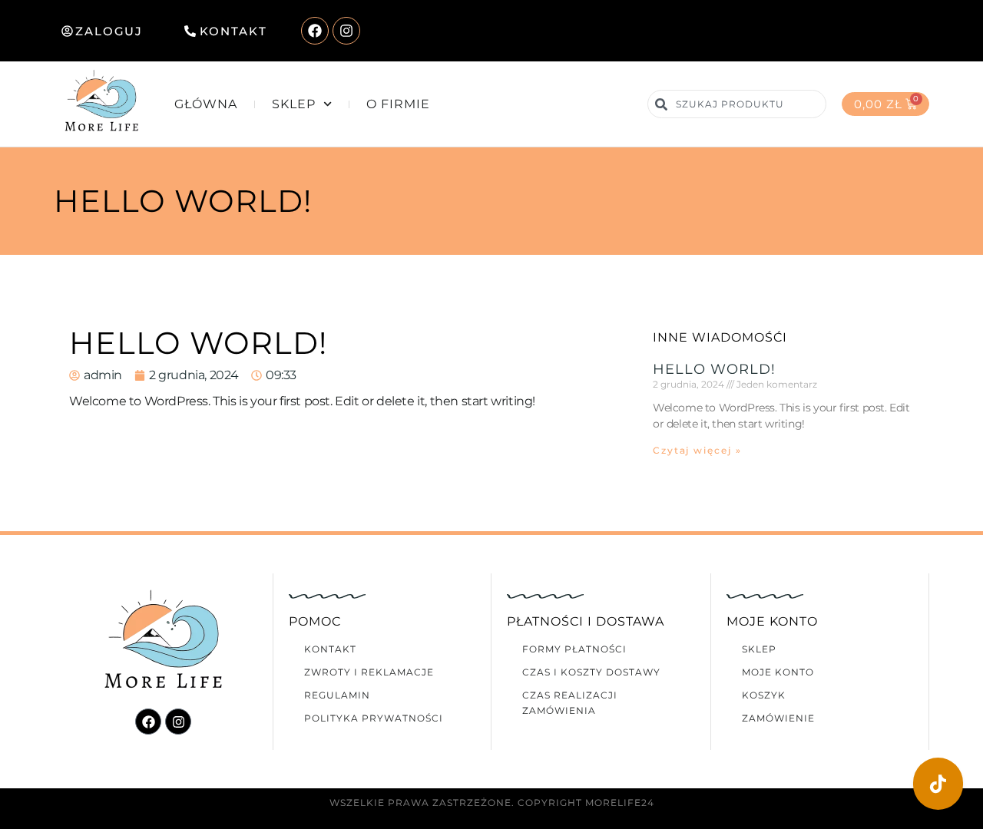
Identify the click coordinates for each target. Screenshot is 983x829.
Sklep (294, 104)
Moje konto (778, 672)
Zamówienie (778, 718)
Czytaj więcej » (697, 450)
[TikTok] (938, 784)
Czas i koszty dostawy (591, 672)
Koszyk (764, 695)
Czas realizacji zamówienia (569, 702)
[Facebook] (315, 31)
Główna (205, 104)
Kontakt (330, 649)
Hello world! (714, 369)
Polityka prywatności (373, 718)
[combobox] (736, 104)
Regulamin (337, 695)
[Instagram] (346, 31)
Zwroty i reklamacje (369, 672)
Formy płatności (574, 649)
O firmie (398, 104)
